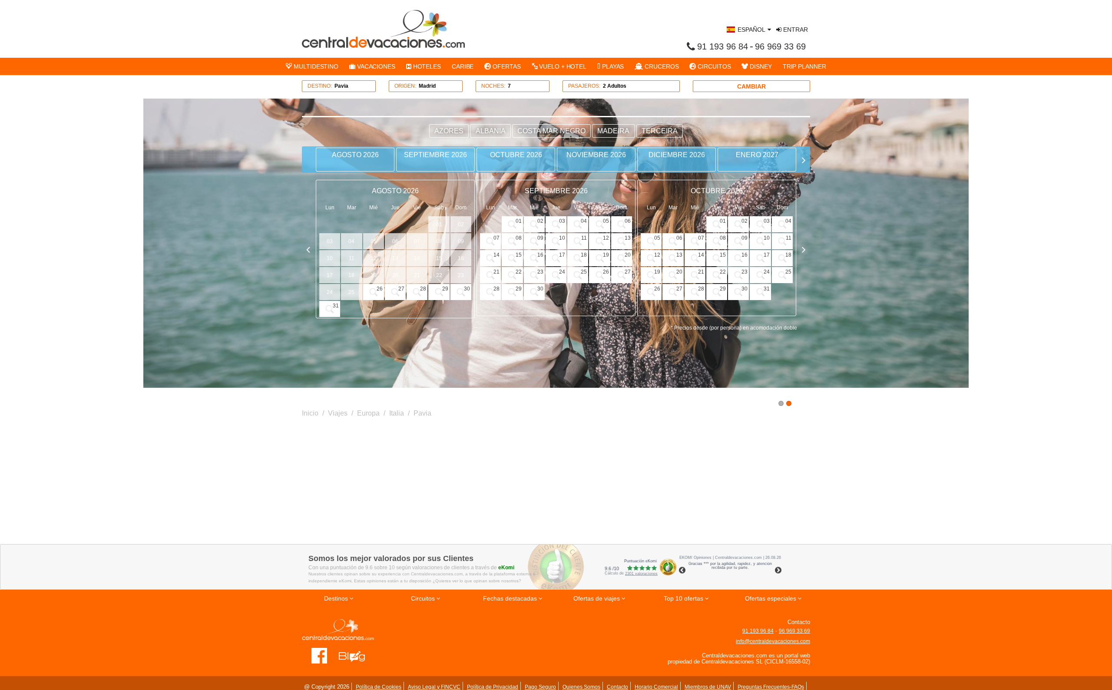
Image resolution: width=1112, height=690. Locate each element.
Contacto (617, 687)
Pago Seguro (540, 687)
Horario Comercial (656, 687)
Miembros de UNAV (708, 687)
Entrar (794, 29)
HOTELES (426, 66)
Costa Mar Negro (551, 131)
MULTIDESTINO (315, 66)
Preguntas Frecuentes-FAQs (771, 687)
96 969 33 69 (780, 46)
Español (751, 29)
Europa (368, 413)
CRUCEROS (660, 66)
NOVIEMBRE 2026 (596, 154)
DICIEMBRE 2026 (677, 154)
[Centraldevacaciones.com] (383, 29)
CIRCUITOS (713, 66)
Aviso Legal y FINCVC (434, 687)
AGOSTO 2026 (355, 154)
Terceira (660, 131)
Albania (491, 131)
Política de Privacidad (492, 687)
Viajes (338, 413)
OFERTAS (505, 66)
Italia (396, 413)
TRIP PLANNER (804, 66)
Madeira (613, 131)
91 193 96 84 (722, 46)
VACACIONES (375, 66)
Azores (448, 131)
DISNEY (759, 66)
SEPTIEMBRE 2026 (435, 154)
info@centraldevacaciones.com (773, 641)
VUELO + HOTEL (561, 66)
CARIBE (462, 66)
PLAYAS (612, 66)
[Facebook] (319, 655)
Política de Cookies (378, 687)
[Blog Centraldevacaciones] (356, 655)
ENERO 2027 (757, 154)
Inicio (310, 413)
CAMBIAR (751, 86)
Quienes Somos (581, 687)
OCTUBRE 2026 (516, 154)
